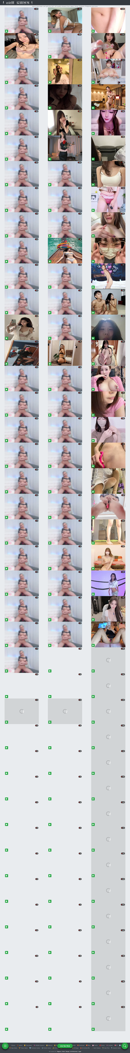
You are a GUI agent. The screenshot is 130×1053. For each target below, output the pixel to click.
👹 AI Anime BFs (85, 1048)
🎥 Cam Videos (96, 1048)
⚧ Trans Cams (23, 1048)
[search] (124, 1046)
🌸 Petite (95, 1045)
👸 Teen (56, 1045)
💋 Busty (102, 1045)
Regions (59, 1051)
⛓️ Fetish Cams (46, 1048)
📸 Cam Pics (105, 1048)
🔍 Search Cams (116, 1048)
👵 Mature (49, 1045)
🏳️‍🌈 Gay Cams (13, 1048)
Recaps (67, 1051)
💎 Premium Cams (34, 1048)
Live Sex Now (65, 1046)
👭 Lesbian (109, 1045)
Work (63, 1051)
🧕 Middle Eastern (39, 1045)
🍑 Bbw (88, 1045)
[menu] (5, 1046)
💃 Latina (19, 1045)
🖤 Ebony (12, 1045)
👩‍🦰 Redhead (80, 1045)
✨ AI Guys (75, 1048)
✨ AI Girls (56, 1048)
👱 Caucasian (28, 1045)
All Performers (73, 1051)
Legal (79, 1051)
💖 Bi (115, 1045)
